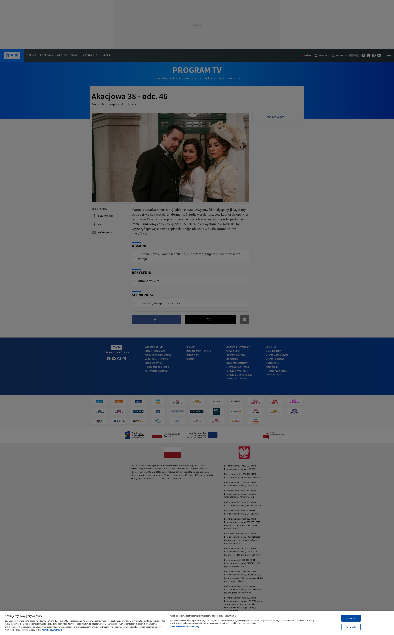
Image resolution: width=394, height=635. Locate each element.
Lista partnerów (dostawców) (184, 626)
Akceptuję (351, 618)
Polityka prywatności (52, 630)
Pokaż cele (351, 627)
